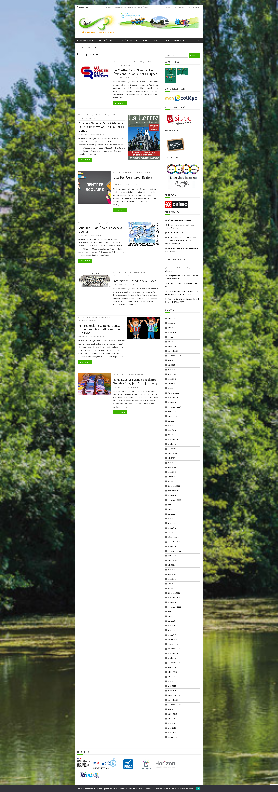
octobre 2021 (173, 546)
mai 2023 (171, 463)
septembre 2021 (174, 551)
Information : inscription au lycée (134, 281)
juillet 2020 (172, 616)
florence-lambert (133, 78)
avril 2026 (172, 328)
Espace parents (150, 40)
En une (118, 62)
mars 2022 (172, 528)
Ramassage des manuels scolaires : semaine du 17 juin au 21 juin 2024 (135, 381)
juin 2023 (171, 458)
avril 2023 (172, 467)
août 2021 (172, 556)
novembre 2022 (174, 490)
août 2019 (172, 667)
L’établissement (84, 40)
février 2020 (173, 639)
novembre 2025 (174, 351)
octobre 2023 (173, 444)
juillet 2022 (172, 509)
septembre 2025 (174, 356)
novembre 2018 (174, 700)
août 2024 (172, 411)
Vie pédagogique (128, 40)
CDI (117, 375)
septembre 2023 (174, 449)
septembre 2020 (174, 607)
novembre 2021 (174, 542)
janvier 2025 (173, 388)
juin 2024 (171, 421)
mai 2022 (171, 518)
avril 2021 (172, 574)
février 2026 (172, 337)
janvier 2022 (173, 532)
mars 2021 (172, 579)
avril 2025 (172, 374)
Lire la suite (119, 103)
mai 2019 (171, 681)
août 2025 (172, 360)
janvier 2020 (173, 644)
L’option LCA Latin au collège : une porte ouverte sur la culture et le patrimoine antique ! (180, 240)
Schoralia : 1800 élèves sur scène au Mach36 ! (101, 229)
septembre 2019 (174, 663)
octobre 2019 (173, 658)
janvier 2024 (173, 435)
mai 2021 (171, 570)
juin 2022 (171, 514)
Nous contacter (179, 7)
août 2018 (172, 709)
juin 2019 (171, 677)
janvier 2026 (173, 342)
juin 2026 (171, 318)
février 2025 (172, 383)
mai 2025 (171, 370)
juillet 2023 (172, 453)
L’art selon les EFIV (175, 233)
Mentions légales (193, 7)
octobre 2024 (173, 402)
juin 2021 (171, 565)
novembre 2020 (174, 597)
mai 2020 (171, 625)
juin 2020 (171, 621)
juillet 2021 (172, 560)
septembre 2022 (174, 500)
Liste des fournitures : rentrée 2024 (132, 179)
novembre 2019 (174, 653)
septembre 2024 (174, 407)
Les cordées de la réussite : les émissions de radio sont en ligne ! (135, 72)
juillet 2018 (172, 714)
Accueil (168, 7)
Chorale (83, 223)
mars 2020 (172, 635)
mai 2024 (171, 425)
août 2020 (172, 611)
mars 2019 (172, 690)
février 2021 (172, 584)
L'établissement (139, 272)
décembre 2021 (174, 537)
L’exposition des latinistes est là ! (181, 220)
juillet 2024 (172, 416)
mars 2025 (172, 379)
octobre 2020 (173, 602)
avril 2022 (172, 523)
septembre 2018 (174, 704)
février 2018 (173, 737)
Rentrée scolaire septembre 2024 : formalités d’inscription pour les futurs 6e (99, 329)
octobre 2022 (173, 495)
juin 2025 (171, 365)
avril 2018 (172, 728)
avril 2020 (172, 630)
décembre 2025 (174, 346)
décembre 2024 (174, 393)
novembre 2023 (174, 439)
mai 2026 (171, 323)
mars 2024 (172, 430)
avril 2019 (172, 686)
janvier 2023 (173, 481)
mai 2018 (171, 723)
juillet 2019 (172, 672)
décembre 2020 (174, 593)
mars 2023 (172, 472)
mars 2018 (172, 732)
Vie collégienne (106, 40)
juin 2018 (171, 718)
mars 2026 (172, 332)
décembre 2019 (174, 649)
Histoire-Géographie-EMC (142, 62)
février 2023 (172, 476)
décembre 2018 (174, 695)
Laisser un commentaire (123, 65)
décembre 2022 (174, 486)
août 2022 (172, 504)
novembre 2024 (174, 397)
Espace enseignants (173, 40)
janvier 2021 (173, 588)
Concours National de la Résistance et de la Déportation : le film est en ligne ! (101, 126)
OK (198, 789)
